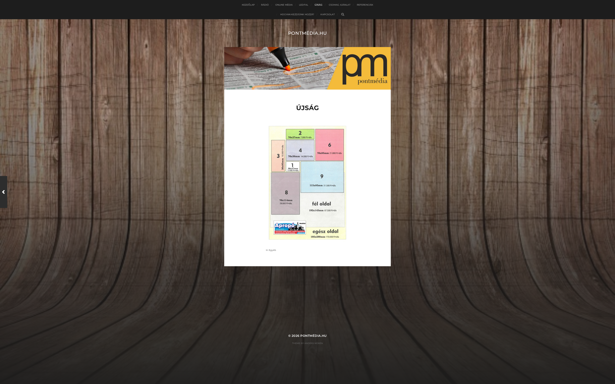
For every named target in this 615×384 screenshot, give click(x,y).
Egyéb (272, 250)
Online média (284, 4)
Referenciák (365, 4)
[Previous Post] (3, 192)
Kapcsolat (327, 14)
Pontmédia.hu (307, 33)
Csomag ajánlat (339, 4)
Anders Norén (313, 343)
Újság (318, 4)
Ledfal (303, 4)
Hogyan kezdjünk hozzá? (297, 14)
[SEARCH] (342, 14)
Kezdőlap (248, 4)
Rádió (265, 4)
